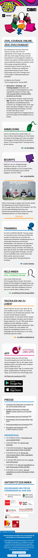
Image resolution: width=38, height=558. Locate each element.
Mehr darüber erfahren (19, 552)
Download (13, 383)
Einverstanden (12, 555)
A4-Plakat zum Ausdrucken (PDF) (15, 376)
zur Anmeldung (29, 148)
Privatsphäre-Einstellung (7, 532)
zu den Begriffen (28, 176)
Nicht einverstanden (24, 555)
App (7, 101)
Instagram (31, 9)
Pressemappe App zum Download (17, 416)
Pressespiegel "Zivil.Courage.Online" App (19, 419)
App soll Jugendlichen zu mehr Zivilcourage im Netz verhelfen (20, 472)
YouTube (28, 9)
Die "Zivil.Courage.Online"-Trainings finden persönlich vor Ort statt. (18, 94)
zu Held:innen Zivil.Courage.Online (23, 293)
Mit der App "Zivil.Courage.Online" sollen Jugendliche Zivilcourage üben (19, 455)
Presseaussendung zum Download (17, 424)
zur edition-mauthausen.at (25, 337)
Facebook (34, 9)
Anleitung (19, 216)
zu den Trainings (28, 264)
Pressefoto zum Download (14, 427)
